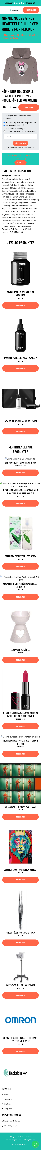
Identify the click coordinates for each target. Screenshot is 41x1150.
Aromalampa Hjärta (20, 649)
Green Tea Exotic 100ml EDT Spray (20, 556)
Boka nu (20, 163)
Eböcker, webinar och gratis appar (20, 131)
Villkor (29, 1137)
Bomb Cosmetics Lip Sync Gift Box (20, 462)
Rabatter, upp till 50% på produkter (21, 122)
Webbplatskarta (29, 1140)
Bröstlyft (6, 1094)
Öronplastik (8, 1109)
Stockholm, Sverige (10, 1126)
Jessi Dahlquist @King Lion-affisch (20, 869)
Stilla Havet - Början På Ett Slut (20, 806)
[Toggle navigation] (5, 10)
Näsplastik (7, 1104)
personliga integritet (16, 147)
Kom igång (31, 10)
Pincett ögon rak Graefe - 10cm (20, 932)
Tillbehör (16, 175)
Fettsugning (8, 1099)
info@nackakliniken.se (12, 1121)
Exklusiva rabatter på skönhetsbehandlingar (15, 127)
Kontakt (20, 1137)
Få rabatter (20, 143)
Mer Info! (28, 107)
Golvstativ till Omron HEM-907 (20, 985)
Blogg (12, 1137)
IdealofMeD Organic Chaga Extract (20, 358)
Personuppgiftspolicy (13, 1140)
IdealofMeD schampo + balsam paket (20, 421)
